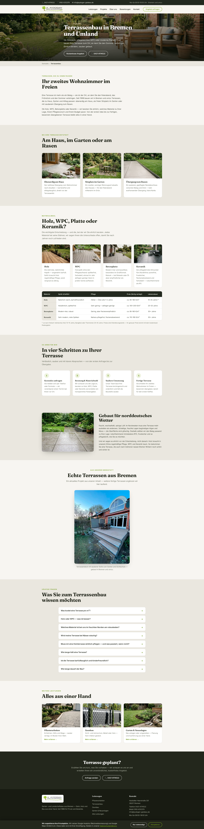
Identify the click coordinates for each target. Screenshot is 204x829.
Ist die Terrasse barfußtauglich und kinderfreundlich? (84, 660)
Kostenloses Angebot (75, 54)
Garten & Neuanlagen (100, 811)
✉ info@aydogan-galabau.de (83, 3)
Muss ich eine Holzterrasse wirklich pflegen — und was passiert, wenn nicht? (95, 644)
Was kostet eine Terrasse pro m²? (75, 610)
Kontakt (136, 9)
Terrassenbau (97, 804)
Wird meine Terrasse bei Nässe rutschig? (79, 635)
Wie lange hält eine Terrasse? (74, 652)
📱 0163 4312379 (63, 3)
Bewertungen (125, 9)
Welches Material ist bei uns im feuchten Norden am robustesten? (90, 627)
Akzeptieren (155, 824)
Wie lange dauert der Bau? (72, 669)
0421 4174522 (140, 807)
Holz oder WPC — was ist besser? (76, 619)
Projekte (103, 9)
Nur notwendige (139, 824)
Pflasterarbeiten (98, 801)
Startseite (45, 63)
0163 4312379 (139, 809)
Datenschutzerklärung (108, 826)
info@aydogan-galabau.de (139, 812)
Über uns (113, 9)
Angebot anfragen (153, 9)
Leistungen (93, 9)
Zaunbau (95, 807)
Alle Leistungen (98, 814)
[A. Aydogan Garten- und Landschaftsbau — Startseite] (52, 9)
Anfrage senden (91, 778)
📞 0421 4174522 (48, 3)
